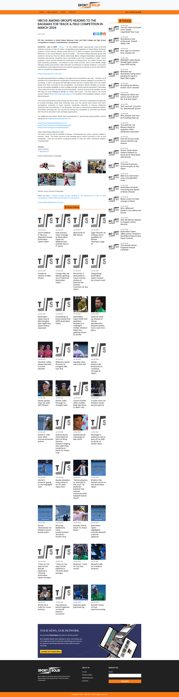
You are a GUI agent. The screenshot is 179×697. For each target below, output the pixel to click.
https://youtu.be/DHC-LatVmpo (49, 74)
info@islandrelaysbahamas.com (59, 119)
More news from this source (69, 198)
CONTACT (72, 12)
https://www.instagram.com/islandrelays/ (53, 127)
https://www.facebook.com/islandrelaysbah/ (54, 125)
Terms (84, 672)
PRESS (63, 12)
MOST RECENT (52, 12)
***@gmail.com (43, 151)
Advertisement (87, 678)
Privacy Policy (87, 675)
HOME (41, 12)
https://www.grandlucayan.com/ (62, 94)
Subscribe (125, 681)
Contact (85, 681)
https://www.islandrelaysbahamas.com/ (52, 123)
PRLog (61, 47)
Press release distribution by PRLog (50, 202)
